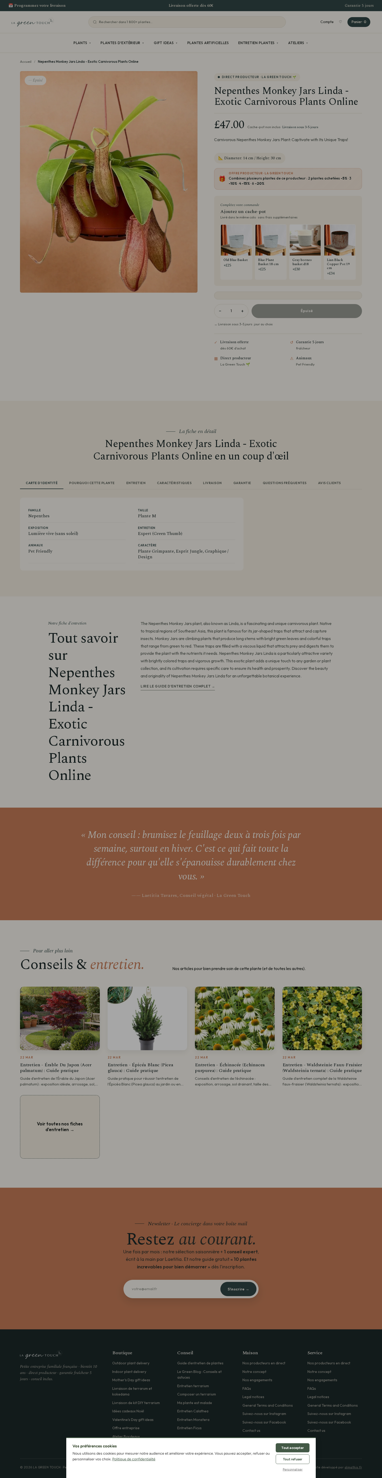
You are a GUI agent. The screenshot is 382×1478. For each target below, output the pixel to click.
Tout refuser (292, 1459)
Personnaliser (293, 1469)
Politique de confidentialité (133, 1459)
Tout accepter (292, 1448)
